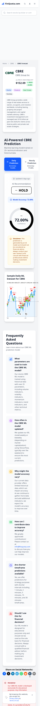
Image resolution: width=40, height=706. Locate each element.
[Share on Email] (34, 673)
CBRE (12, 63)
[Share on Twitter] (8, 673)
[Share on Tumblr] (30, 673)
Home (5, 63)
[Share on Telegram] (17, 673)
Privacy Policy (14, 698)
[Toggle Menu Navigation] (35, 4)
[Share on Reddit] (25, 673)
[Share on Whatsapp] (21, 673)
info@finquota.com (22, 547)
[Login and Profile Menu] (30, 4)
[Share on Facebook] (4, 673)
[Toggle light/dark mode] (25, 4)
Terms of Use (14, 701)
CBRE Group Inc (22, 75)
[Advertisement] (20, 39)
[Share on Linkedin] (13, 673)
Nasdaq (9, 94)
